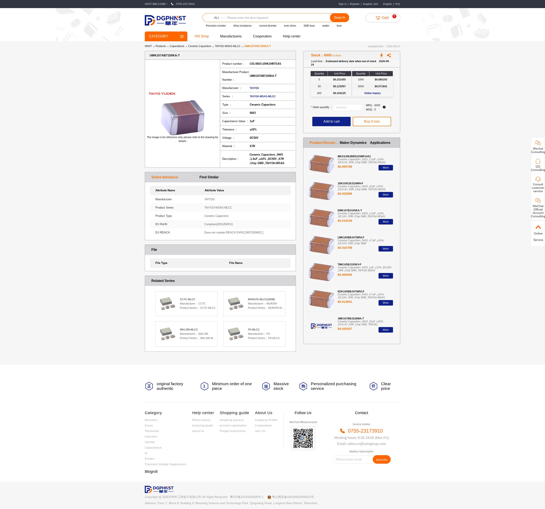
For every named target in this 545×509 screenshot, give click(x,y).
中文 (397, 4)
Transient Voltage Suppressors (165, 464)
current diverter (268, 25)
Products (161, 46)
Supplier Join (370, 4)
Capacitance (177, 46)
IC (146, 453)
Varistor (150, 442)
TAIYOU (254, 88)
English (387, 4)
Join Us (260, 431)
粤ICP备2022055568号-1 (247, 497)
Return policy (201, 420)
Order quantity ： (321, 107)
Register (355, 4)
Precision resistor (216, 25)
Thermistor (152, 431)
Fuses (149, 425)
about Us (198, 431)
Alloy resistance (242, 25)
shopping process (232, 420)
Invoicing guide (202, 425)
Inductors (151, 436)
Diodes (149, 458)
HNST (148, 46)
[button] (213, 17)
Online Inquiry (372, 93)
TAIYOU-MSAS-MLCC (228, 46)
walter (325, 25)
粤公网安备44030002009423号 (293, 497)
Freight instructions (233, 431)
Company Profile (266, 420)
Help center (291, 36)
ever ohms (290, 25)
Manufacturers (231, 36)
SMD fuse (309, 25)
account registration (233, 425)
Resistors (151, 420)
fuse (339, 25)
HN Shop (202, 36)
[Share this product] (389, 55)
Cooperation (262, 36)
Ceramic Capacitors (200, 46)
